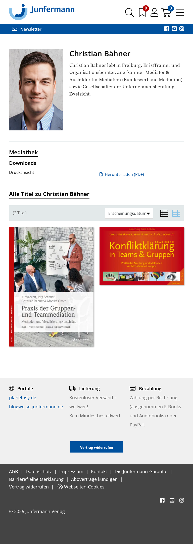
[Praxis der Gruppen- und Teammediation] (51, 286)
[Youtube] (174, 29)
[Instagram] (181, 29)
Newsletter (30, 29)
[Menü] (180, 14)
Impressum (72, 471)
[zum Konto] (155, 14)
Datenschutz (39, 471)
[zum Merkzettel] (143, 14)
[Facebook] (167, 29)
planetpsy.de (22, 397)
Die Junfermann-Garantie (142, 471)
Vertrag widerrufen (29, 487)
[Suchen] (129, 14)
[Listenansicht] (164, 213)
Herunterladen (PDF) (124, 174)
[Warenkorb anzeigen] (166, 14)
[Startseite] (41, 12)
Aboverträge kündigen (95, 479)
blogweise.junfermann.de (36, 407)
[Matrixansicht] (176, 213)
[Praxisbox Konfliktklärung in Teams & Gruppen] (142, 256)
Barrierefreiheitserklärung (37, 479)
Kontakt (99, 471)
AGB (14, 471)
